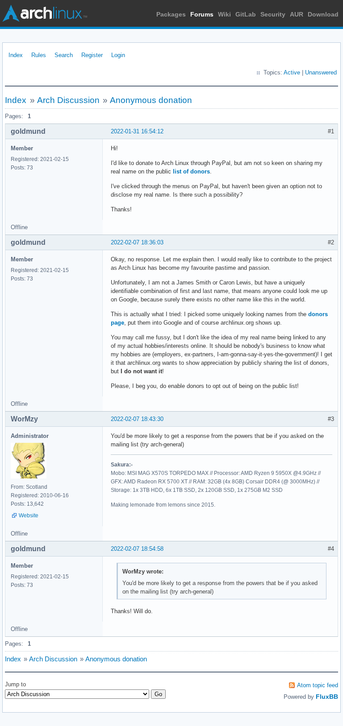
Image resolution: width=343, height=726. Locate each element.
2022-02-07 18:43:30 (137, 419)
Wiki (224, 14)
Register (92, 55)
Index (15, 55)
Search (63, 55)
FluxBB (327, 696)
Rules (38, 55)
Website (28, 515)
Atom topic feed (317, 685)
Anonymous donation (151, 100)
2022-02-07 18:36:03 (137, 242)
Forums (201, 14)
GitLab (245, 14)
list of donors (191, 171)
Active (292, 72)
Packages (171, 14)
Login (118, 55)
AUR (296, 14)
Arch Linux (44, 13)
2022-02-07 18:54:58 (137, 548)
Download (323, 14)
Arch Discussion (68, 100)
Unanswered (321, 72)
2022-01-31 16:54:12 (137, 131)
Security (272, 14)
